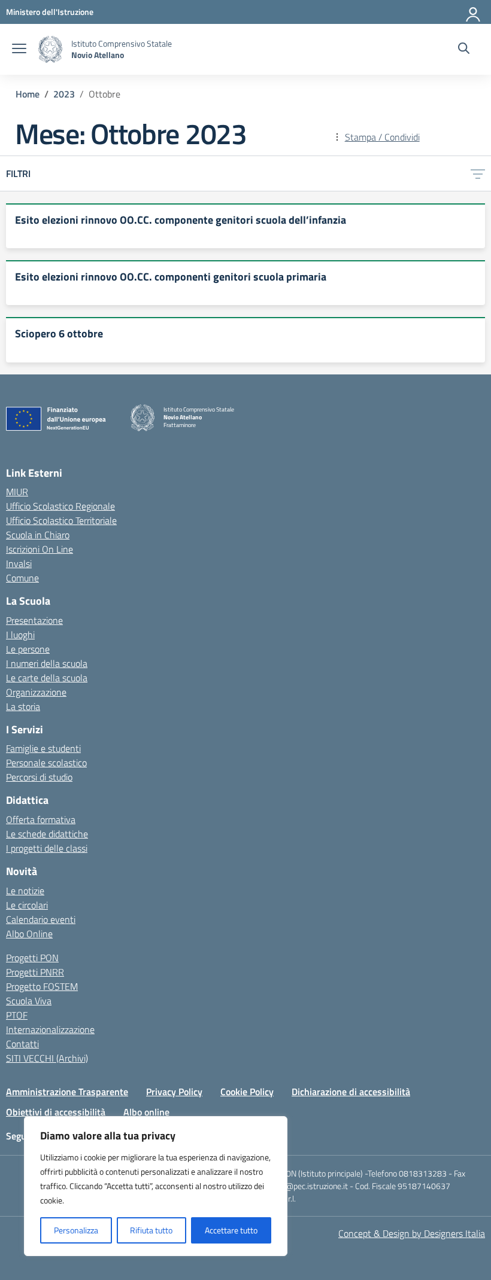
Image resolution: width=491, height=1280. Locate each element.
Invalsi (19, 563)
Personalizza (76, 1230)
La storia (23, 706)
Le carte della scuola (46, 678)
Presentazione (34, 620)
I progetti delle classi (46, 848)
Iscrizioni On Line (39, 549)
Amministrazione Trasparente (67, 1091)
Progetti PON (32, 957)
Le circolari (27, 905)
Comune (22, 578)
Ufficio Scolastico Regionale (60, 506)
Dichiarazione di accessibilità (351, 1091)
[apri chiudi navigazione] (19, 49)
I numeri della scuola (46, 663)
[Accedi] (473, 12)
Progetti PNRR (35, 972)
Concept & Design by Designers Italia (411, 1233)
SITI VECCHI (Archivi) (47, 1058)
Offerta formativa (40, 819)
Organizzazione (36, 692)
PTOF (17, 1015)
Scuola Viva (28, 1000)
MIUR (17, 491)
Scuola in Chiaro (37, 535)
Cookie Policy (247, 1091)
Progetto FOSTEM (42, 986)
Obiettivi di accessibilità (55, 1112)
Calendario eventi (40, 919)
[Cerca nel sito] (463, 49)
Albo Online (29, 934)
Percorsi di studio (39, 777)
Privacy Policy (174, 1091)
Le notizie (25, 890)
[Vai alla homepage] (50, 49)
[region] (155, 1186)
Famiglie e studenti (43, 748)
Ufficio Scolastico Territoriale (61, 520)
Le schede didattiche (47, 834)
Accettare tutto (231, 1230)
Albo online (146, 1112)
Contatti (22, 1044)
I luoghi (20, 634)
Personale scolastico (46, 762)
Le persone (28, 649)
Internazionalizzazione (50, 1029)
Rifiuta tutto (151, 1230)
